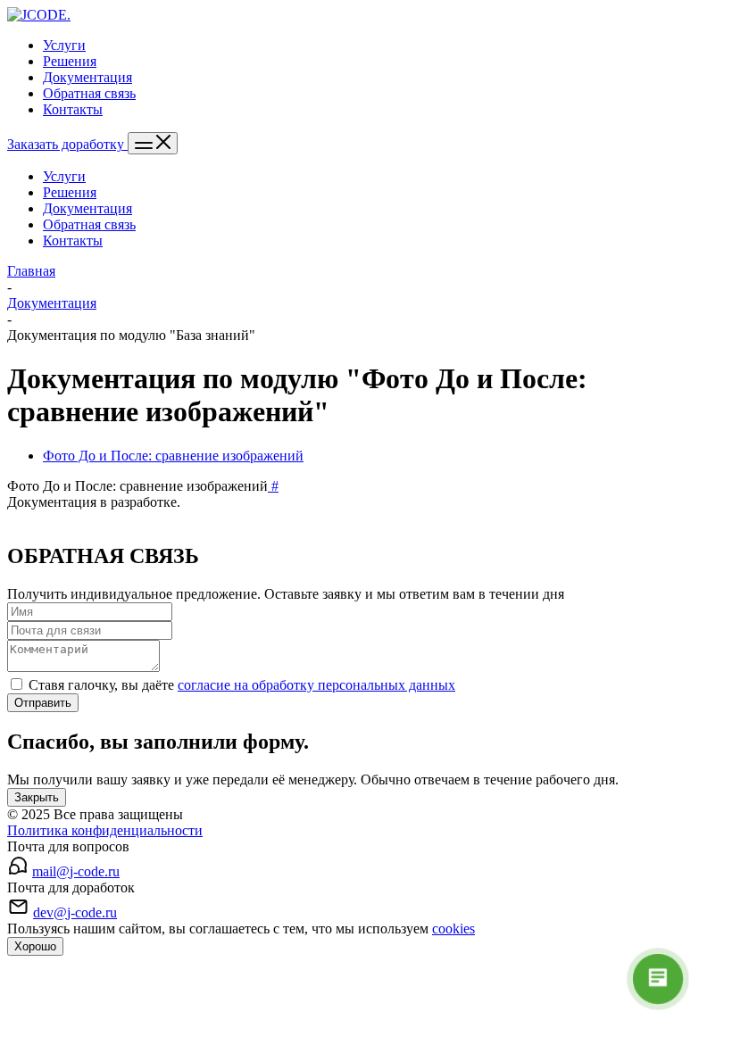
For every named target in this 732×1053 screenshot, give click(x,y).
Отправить (42, 702)
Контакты (73, 240)
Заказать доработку (67, 144)
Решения (69, 192)
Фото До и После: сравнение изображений (173, 455)
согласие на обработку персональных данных (316, 684)
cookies (453, 928)
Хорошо (35, 946)
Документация (87, 208)
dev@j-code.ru (75, 912)
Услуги (64, 176)
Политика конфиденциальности (105, 830)
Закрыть (36, 797)
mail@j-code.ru (76, 871)
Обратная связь (89, 224)
